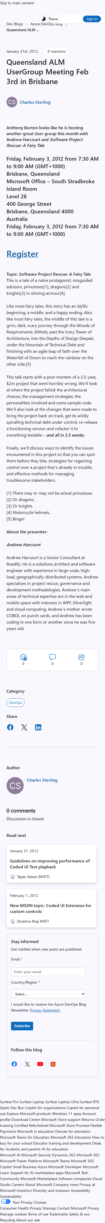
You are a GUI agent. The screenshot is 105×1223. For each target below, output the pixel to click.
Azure (42, 1166)
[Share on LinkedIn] (38, 728)
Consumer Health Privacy (20, 1208)
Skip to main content (17, 2)
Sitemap (49, 1208)
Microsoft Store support (60, 1119)
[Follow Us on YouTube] (40, 1066)
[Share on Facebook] (10, 728)
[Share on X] (24, 728)
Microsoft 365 (88, 1154)
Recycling (7, 1219)
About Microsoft (38, 1184)
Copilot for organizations (45, 1107)
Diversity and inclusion (51, 1190)
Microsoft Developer (65, 1166)
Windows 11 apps (66, 1113)
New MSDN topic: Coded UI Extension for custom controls (51, 908)
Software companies (74, 1178)
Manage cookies (13, 1214)
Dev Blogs (14, 23)
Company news (65, 1184)
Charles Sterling (35, 102)
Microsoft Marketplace (38, 1178)
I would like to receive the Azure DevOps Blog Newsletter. (48, 1007)
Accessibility (80, 1190)
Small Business (25, 1166)
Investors (24, 1190)
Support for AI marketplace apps (37, 1172)
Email (16, 959)
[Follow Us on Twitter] (27, 1066)
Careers (18, 1184)
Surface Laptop (32, 1101)
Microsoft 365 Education (71, 1137)
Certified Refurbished (31, 1125)
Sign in (92, 18)
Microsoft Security (36, 1154)
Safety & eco (79, 1214)
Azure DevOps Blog (46, 23)
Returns (88, 1119)
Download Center (25, 1119)
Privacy (93, 1208)
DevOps (15, 702)
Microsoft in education (35, 1131)
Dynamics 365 (63, 1154)
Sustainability (11, 1196)
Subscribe (22, 1025)
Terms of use (38, 1214)
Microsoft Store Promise (69, 1125)
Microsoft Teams (56, 1160)
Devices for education (72, 1131)
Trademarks (58, 1214)
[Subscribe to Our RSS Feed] (53, 1066)
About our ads (28, 1219)
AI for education (55, 1149)
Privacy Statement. (45, 1010)
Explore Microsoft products (29, 1113)
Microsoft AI (10, 1154)
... (37, 29)
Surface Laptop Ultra (62, 1101)
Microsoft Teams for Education (25, 1137)
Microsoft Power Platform (21, 1160)
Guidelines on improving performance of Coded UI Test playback (50, 863)
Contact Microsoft (71, 1208)
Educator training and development (62, 1143)
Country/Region (25, 982)
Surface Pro (9, 1101)
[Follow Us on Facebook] (14, 1066)
